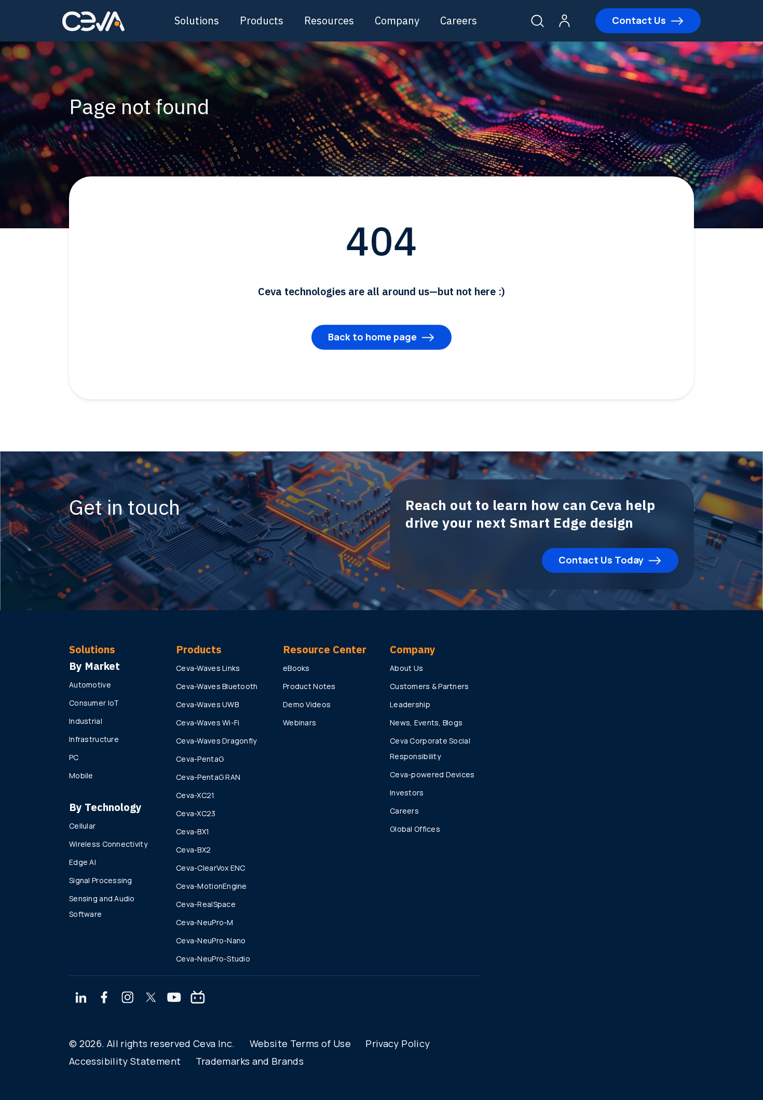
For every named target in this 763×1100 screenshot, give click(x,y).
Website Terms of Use (300, 1043)
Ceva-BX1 (192, 831)
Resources (329, 20)
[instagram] (128, 998)
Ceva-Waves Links (208, 668)
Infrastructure (94, 739)
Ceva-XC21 (195, 795)
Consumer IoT (94, 703)
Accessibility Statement (125, 1061)
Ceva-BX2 (193, 850)
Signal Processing (100, 880)
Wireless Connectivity (108, 844)
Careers (458, 20)
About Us (406, 668)
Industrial (85, 721)
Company (397, 20)
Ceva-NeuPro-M (205, 922)
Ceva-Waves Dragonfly (216, 741)
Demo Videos (307, 704)
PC (74, 757)
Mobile (81, 775)
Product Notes (309, 686)
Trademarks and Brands (250, 1061)
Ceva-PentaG (200, 759)
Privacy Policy (397, 1043)
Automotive (90, 685)
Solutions (196, 20)
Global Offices (415, 829)
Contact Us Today (601, 560)
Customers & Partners (429, 686)
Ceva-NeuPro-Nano (211, 940)
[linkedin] (80, 998)
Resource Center (324, 649)
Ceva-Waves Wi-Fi (207, 722)
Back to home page (372, 337)
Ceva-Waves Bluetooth (217, 686)
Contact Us (639, 20)
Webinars (299, 722)
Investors (407, 793)
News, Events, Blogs (426, 722)
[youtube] (174, 998)
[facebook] (104, 998)
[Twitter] (151, 998)
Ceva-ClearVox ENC (211, 868)
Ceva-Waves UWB (207, 704)
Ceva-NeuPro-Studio (213, 959)
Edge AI (82, 862)
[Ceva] (93, 29)
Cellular (82, 826)
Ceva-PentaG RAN (208, 777)
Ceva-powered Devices (432, 774)
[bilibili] (198, 998)
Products (261, 20)
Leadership (410, 704)
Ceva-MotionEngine (211, 886)
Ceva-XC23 (196, 813)
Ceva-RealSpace (206, 904)
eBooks (296, 668)
